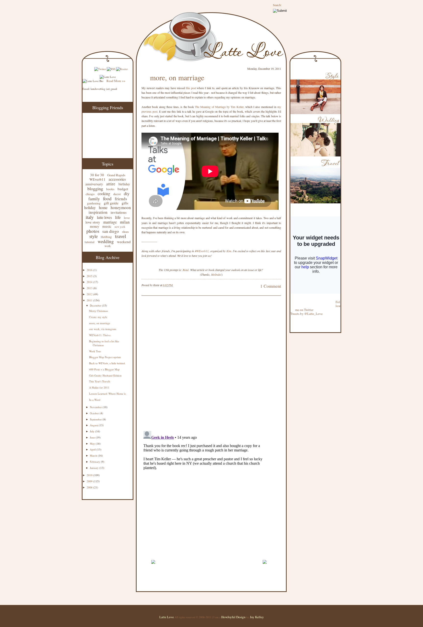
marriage (110, 222)
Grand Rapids (116, 175)
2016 (90, 270)
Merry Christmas (98, 311)
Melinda (216, 274)
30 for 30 (97, 174)
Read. (186, 270)
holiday (90, 207)
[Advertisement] (198, 554)
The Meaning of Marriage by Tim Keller (219, 107)
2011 (90, 300)
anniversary (94, 183)
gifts (125, 203)
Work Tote (95, 351)
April (93, 449)
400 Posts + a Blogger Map (104, 369)
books (110, 189)
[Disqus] (203, 364)
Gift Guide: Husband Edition (105, 375)
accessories (117, 179)
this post (191, 88)
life (118, 217)
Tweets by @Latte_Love (306, 313)
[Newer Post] (153, 566)
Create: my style (98, 317)
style (93, 236)
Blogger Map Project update (105, 357)
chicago (90, 194)
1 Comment (270, 286)
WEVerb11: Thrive (100, 335)
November (96, 407)
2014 (90, 282)
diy (126, 193)
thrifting (106, 237)
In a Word (94, 400)
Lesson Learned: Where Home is (107, 393)
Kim (228, 251)
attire (110, 184)
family (94, 198)
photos (92, 231)
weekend (124, 241)
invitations (119, 212)
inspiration (98, 212)
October (95, 413)
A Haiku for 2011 (99, 387)
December (96, 305)
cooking (104, 193)
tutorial (89, 242)
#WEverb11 (202, 251)
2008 (90, 487)
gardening (94, 203)
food (107, 198)
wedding (106, 241)
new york (120, 226)
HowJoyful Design (233, 617)
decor (117, 194)
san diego (110, 231)
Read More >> (115, 81)
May (93, 443)
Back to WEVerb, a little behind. (107, 363)
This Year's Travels (99, 381)
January (94, 468)
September (96, 419)
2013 (90, 288)
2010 (90, 475)
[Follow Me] (290, 298)
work (108, 246)
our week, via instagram (102, 329)
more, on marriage (99, 323)
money (94, 226)
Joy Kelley (257, 617)
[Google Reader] (122, 69)
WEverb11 (97, 179)
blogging (95, 188)
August (94, 425)
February (95, 461)
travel (120, 236)
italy (90, 217)
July (92, 431)
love (127, 217)
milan (125, 222)
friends (121, 198)
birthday (124, 184)
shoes (125, 232)
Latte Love (166, 617)
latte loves (104, 217)
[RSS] (111, 69)
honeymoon (121, 207)
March (94, 455)
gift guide (111, 203)
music (106, 226)
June (93, 437)
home (103, 207)
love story (92, 222)
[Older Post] (264, 566)
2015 (90, 276)
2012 (90, 294)
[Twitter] (100, 69)
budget (123, 188)
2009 (90, 481)
